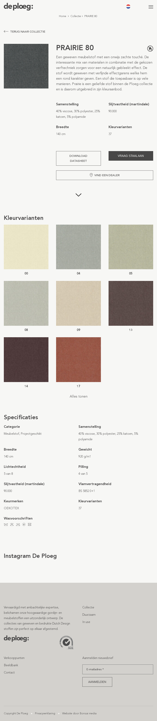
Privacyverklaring (45, 713)
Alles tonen (78, 396)
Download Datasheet (78, 158)
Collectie (75, 16)
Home (62, 16)
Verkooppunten (14, 658)
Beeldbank (11, 665)
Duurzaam (89, 614)
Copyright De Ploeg (16, 713)
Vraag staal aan (131, 155)
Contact (9, 672)
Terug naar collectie (27, 31)
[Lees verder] (78, 197)
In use (86, 622)
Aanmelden (97, 681)
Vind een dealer (107, 175)
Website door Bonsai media (79, 713)
